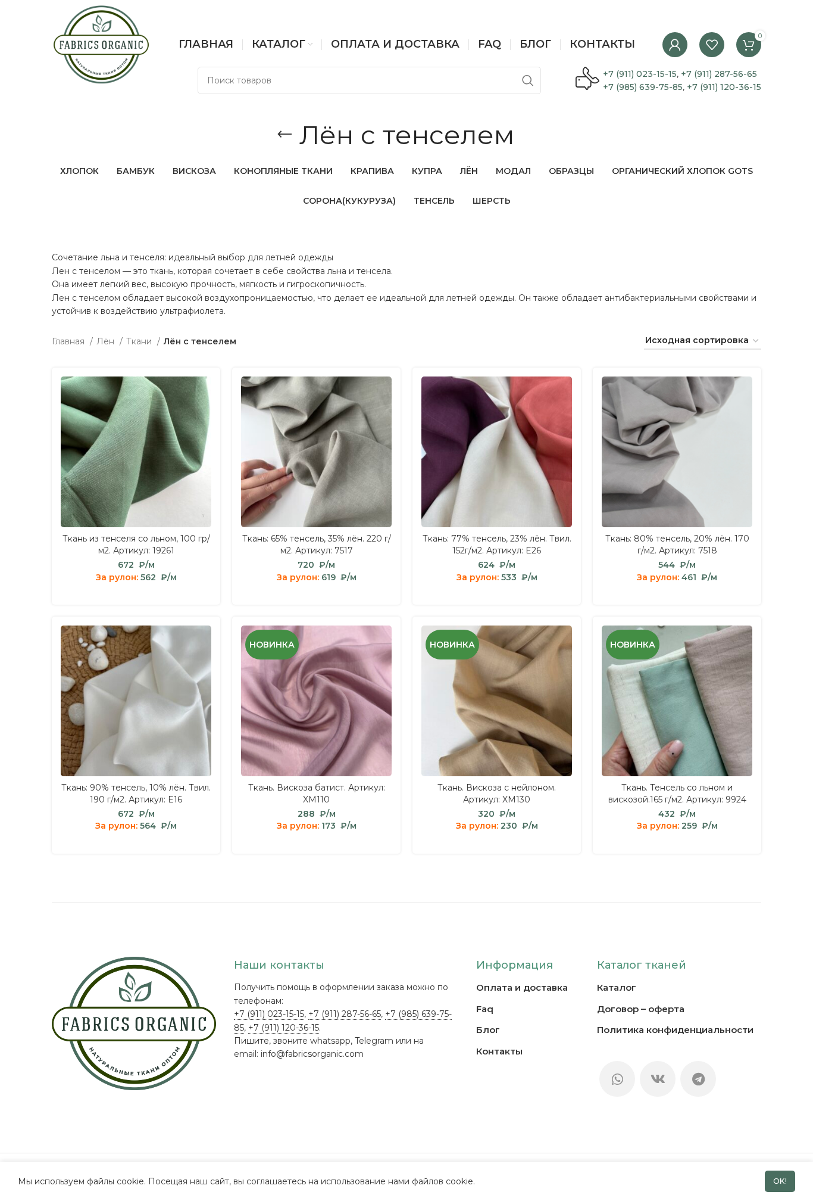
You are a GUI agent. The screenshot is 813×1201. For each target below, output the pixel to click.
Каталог (616, 987)
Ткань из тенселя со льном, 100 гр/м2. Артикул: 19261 (136, 544)
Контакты (499, 1051)
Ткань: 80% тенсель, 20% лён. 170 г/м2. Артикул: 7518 (677, 544)
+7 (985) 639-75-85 (643, 87)
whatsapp (330, 1040)
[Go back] (284, 135)
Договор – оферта (640, 1009)
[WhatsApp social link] (617, 1079)
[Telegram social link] (698, 1079)
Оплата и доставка (522, 987)
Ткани (140, 341)
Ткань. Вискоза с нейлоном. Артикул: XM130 (496, 793)
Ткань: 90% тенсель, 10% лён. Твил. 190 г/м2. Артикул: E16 (136, 793)
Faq (484, 1009)
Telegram (374, 1040)
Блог (488, 1029)
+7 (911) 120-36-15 (724, 87)
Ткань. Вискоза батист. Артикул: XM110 (316, 793)
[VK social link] (658, 1079)
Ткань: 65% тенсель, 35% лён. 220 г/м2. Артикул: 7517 (316, 544)
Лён (106, 341)
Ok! (780, 1181)
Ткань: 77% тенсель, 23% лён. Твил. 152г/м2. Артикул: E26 (497, 544)
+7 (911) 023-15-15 (640, 74)
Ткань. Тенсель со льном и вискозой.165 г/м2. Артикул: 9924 (677, 793)
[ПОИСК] (527, 80)
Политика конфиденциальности (675, 1029)
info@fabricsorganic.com (312, 1053)
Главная (69, 341)
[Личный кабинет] (674, 45)
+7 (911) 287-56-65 (719, 74)
